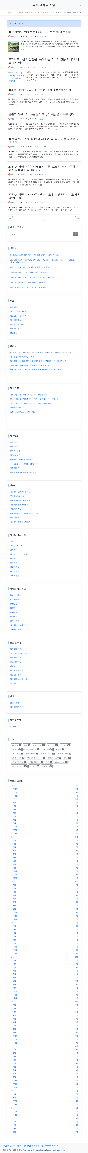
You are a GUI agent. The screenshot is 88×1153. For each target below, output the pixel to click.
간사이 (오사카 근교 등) (19, 554)
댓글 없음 (43, 36)
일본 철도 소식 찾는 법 (18, 625)
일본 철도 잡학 (15, 657)
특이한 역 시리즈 (16, 670)
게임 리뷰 (17, 745)
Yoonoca (13, 726)
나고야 (12, 558)
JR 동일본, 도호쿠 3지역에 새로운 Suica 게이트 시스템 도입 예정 (43, 140)
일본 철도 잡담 (55, 758)
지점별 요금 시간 (36, 762)
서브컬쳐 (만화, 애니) (18, 311)
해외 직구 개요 (15, 442)
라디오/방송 (39, 745)
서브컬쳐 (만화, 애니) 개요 (20, 492)
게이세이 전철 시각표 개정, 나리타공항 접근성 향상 (29, 267)
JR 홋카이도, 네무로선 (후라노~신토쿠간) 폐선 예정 (40, 32)
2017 (12, 799)
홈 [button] (44, 218)
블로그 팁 (13, 333)
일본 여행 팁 (18, 753)
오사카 (12, 550)
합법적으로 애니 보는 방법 (20, 500)
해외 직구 (11, 12)
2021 (12, 957)
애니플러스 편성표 (31, 749)
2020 (12, 922)
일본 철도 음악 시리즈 (36, 758)
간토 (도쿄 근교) (16, 545)
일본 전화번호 (32, 753)
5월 (14, 809)
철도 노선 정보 (61, 762)
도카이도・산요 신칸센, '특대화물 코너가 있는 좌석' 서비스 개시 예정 (43, 60)
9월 (14, 823)
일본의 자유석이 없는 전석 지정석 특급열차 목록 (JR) (41, 114)
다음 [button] (9, 218)
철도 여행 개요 (15, 662)
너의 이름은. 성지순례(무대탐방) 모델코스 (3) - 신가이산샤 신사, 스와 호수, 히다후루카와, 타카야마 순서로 (43, 261)
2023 (12, 1046)
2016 (12, 785)
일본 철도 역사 (18, 758)
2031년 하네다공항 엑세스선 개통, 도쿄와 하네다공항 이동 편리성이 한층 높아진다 (43, 168)
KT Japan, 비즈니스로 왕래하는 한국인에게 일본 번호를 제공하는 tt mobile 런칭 (40, 352)
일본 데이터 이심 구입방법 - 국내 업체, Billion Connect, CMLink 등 (35, 369)
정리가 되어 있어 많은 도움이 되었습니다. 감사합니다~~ (31, 403)
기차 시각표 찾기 (16, 629)
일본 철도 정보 (48, 12)
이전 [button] (78, 218)
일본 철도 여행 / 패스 (33, 12)
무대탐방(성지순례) (63, 12)
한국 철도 (47, 766)
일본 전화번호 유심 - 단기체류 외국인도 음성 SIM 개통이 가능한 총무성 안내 (39, 361)
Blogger (48, 1146)
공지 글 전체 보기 (17, 707)
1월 (14, 840)
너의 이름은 (14, 468)
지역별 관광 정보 (19, 762)
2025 (12, 1108)
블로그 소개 (14, 703)
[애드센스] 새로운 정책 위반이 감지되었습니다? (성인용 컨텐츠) (34, 255)
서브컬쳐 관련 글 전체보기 (20, 522)
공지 (27, 745)
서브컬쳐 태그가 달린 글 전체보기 (23, 472)
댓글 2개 (43, 94)
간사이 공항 (14, 575)
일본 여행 (59, 749)
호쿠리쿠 (13, 563)
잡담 (68, 758)
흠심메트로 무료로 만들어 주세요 (23, 412)
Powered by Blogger (31, 1150)
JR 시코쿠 (13, 616)
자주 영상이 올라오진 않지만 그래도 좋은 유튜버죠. (29, 394)
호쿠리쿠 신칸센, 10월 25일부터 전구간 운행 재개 (29, 272)
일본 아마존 (14, 446)
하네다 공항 (14, 571)
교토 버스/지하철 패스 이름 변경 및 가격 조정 (27, 282)
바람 (12, 36)
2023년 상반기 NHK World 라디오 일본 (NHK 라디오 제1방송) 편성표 (43, 196)
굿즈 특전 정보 (15, 509)
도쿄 (12, 541)
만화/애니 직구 (16, 451)
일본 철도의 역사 (16, 649)
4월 (14, 806)
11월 (15, 792)
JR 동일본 (13, 603)
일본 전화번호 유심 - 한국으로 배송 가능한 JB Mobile (30, 365)
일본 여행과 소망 (44, 5)
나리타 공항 (14, 567)
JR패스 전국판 (15, 595)
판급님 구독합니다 (17, 407)
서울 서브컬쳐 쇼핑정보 (19, 504)
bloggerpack (59, 1150)
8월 (14, 820)
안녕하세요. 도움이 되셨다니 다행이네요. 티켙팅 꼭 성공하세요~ (34, 399)
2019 (12, 881)
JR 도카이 (13, 608)
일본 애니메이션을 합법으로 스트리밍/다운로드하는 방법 (32, 277)
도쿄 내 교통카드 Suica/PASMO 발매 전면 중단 (28, 287)
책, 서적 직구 (15, 455)
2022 (12, 1001)
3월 (14, 802)
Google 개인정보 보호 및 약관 (31, 1146)
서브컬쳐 (20, 12)
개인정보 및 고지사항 (11, 1146)
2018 (12, 837)
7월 (14, 816)
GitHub (55, 1146)
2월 (14, 844)
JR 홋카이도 (14, 599)
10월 (15, 789)
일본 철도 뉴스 (77, 12)
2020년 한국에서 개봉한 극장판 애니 (24, 463)
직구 (49, 762)
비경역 (12, 666)
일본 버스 (47, 749)
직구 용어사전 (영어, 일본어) (21, 459)
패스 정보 (34, 766)
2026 (12, 1118)
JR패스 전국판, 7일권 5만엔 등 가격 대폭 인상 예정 (39, 90)
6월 (14, 813)
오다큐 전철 (14, 621)
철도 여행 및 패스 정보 (18, 653)
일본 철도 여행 (65, 753)
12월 (15, 796)
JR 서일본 (13, 612)
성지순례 (17, 749)
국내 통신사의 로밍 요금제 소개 (22, 356)
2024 (12, 1091)
